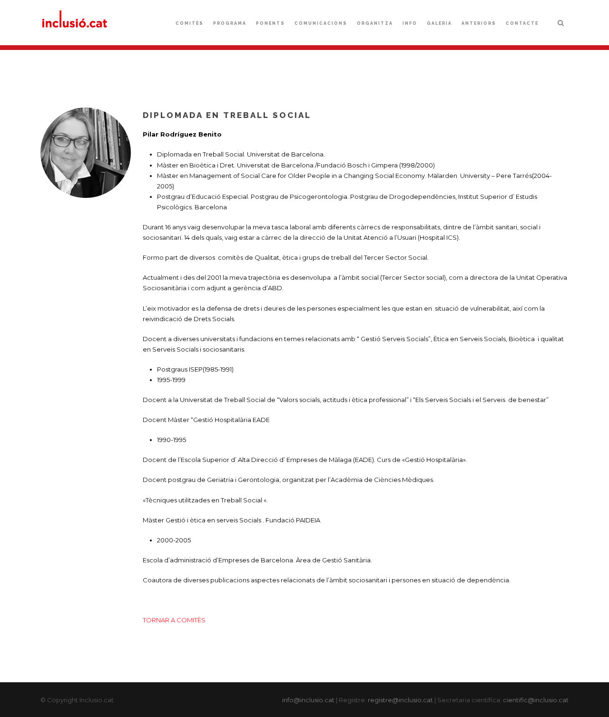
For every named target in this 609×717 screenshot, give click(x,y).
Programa (229, 23)
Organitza (375, 23)
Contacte (522, 23)
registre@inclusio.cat (400, 700)
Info (410, 23)
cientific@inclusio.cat (536, 700)
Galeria (439, 23)
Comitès (190, 23)
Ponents (270, 23)
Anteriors (479, 23)
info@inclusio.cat (308, 700)
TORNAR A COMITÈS (174, 620)
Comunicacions (321, 23)
